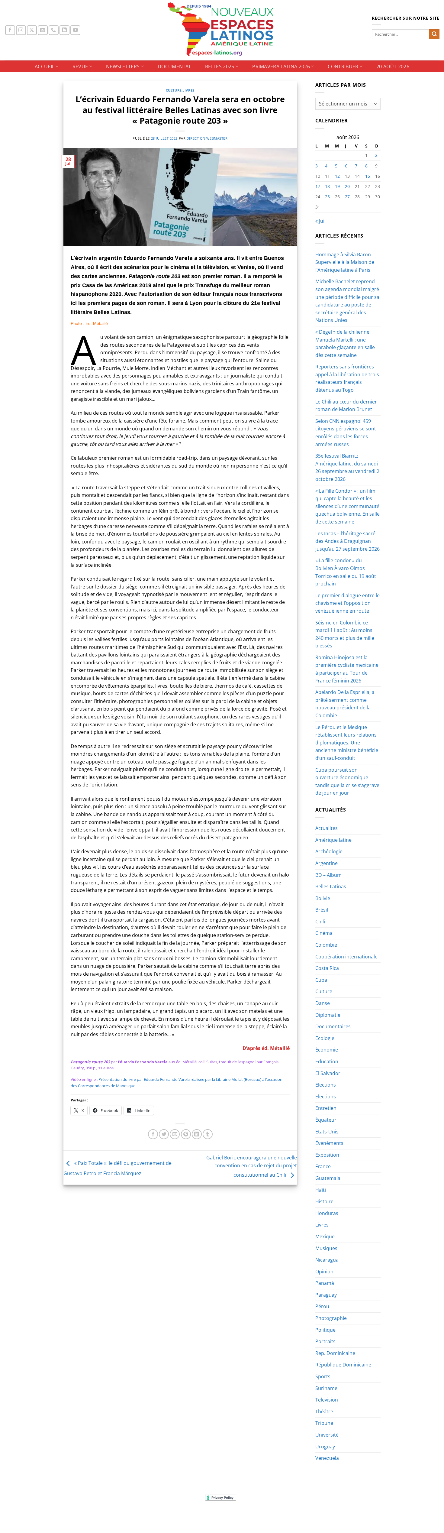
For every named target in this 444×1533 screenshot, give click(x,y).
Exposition (327, 1155)
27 (347, 196)
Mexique (325, 1236)
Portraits (325, 1341)
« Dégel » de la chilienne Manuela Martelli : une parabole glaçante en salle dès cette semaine (345, 343)
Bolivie (322, 898)
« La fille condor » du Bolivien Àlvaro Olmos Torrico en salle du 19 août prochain (345, 572)
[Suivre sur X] (32, 30)
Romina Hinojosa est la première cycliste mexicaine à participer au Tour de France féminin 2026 (346, 669)
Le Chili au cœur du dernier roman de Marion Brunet (346, 405)
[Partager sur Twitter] (164, 1134)
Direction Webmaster (207, 138)
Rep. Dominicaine (335, 1353)
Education (326, 1061)
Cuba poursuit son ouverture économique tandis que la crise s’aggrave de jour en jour (347, 781)
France (323, 1166)
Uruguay (325, 1446)
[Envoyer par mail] (175, 1134)
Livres (188, 90)
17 (317, 186)
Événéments (329, 1143)
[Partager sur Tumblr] (208, 1134)
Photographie (331, 1318)
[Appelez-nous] (54, 30)
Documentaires (333, 1026)
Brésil (321, 909)
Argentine (326, 863)
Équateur (325, 1120)
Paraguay (326, 1295)
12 (337, 176)
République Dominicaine (343, 1364)
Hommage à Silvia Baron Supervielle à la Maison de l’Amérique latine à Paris (344, 262)
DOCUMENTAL (174, 66)
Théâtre (324, 1411)
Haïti (320, 1190)
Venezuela (327, 1458)
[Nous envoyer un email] (43, 30)
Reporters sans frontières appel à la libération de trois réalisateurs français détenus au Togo (347, 378)
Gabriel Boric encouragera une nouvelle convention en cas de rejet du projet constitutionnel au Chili (251, 1166)
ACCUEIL (44, 66)
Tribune (324, 1423)
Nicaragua (327, 1259)
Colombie (326, 945)
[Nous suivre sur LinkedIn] (64, 30)
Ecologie (324, 1038)
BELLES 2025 (219, 66)
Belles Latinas (330, 886)
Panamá (324, 1283)
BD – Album (328, 875)
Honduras (326, 1213)
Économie (326, 1049)
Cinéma (324, 933)
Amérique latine (333, 840)
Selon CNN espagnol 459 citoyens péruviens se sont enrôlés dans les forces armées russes (345, 433)
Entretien (325, 1108)
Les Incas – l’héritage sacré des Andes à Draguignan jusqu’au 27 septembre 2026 (347, 541)
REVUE (80, 66)
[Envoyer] (434, 34)
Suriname (326, 1388)
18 (327, 186)
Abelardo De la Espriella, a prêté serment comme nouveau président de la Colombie (345, 704)
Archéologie (329, 851)
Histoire (324, 1201)
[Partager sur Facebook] (153, 1134)
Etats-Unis (327, 1131)
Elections (325, 1084)
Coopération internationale (346, 956)
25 (327, 196)
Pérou (322, 1306)
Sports (322, 1376)
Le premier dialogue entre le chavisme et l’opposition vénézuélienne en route (347, 603)
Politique (325, 1330)
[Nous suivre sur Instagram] (21, 30)
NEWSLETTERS (123, 66)
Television (326, 1399)
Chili (320, 921)
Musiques (326, 1248)
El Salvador (327, 1073)
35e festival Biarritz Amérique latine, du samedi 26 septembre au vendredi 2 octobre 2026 (347, 467)
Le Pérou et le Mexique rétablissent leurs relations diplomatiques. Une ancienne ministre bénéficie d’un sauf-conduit (346, 742)
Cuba (321, 980)
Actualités (326, 828)
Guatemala (327, 1178)
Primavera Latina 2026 (281, 66)
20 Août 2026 (392, 66)
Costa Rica (327, 968)
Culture (174, 90)
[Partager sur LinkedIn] (197, 1134)
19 (337, 186)
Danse (322, 1003)
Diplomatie (327, 1015)
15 (367, 176)
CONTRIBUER (343, 66)
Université (327, 1434)
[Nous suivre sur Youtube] (75, 30)
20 (347, 186)
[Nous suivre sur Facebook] (10, 30)
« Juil (320, 221)
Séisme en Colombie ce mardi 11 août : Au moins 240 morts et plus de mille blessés (344, 634)
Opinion (324, 1271)
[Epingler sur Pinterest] (186, 1134)
